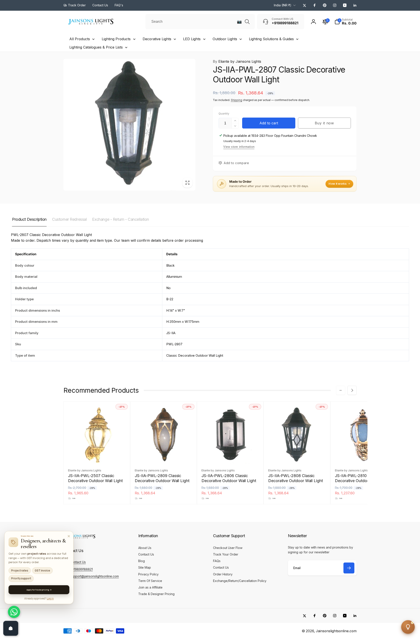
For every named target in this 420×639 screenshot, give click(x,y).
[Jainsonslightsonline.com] (79, 538)
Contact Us (78, 562)
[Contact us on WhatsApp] (14, 612)
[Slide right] (352, 390)
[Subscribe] (348, 568)
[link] (74, 5)
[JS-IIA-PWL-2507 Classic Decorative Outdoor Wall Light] (97, 455)
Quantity (224, 113)
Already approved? (39, 598)
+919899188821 (81, 569)
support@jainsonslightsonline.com (94, 576)
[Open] (10, 628)
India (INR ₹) (282, 5)
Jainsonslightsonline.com (336, 631)
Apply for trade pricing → (39, 589)
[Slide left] (340, 390)
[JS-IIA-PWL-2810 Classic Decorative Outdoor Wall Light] (364, 455)
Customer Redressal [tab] (69, 219)
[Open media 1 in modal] (129, 125)
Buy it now (324, 123)
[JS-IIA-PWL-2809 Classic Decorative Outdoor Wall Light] (164, 455)
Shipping (236, 100)
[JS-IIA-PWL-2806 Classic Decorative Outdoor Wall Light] (230, 455)
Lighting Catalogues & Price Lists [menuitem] (96, 47)
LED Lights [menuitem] (192, 39)
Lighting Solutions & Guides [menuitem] (271, 39)
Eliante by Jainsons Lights (237, 61)
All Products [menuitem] (79, 39)
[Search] (247, 21)
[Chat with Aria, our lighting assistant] (408, 627)
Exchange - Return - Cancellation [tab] (120, 219)
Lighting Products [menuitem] (116, 39)
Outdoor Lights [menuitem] (225, 39)
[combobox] (200, 21)
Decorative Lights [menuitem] (157, 39)
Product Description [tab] (29, 219)
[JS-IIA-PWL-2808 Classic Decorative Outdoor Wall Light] (297, 455)
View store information (238, 146)
